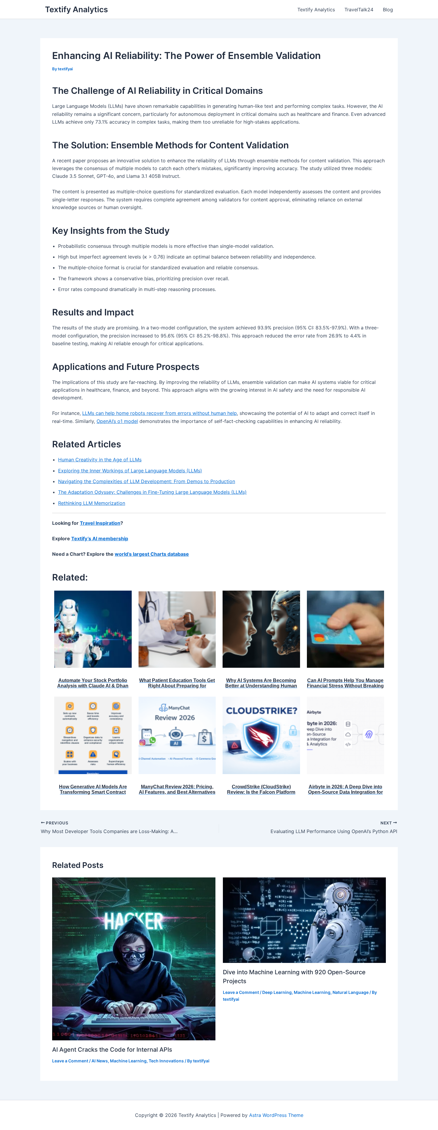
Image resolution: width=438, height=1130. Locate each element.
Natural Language (351, 992)
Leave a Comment (70, 1060)
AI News (99, 1060)
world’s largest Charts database (152, 554)
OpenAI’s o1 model (117, 421)
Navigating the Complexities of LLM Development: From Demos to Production (146, 481)
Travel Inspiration (100, 523)
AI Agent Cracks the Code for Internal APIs (112, 1049)
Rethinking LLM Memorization (91, 503)
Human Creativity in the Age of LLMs (100, 460)
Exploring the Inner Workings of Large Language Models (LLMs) (130, 471)
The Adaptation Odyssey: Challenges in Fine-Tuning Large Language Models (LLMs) (152, 492)
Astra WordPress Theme (276, 1115)
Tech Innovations (166, 1060)
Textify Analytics (76, 9)
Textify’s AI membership (99, 538)
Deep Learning (277, 992)
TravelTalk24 (358, 10)
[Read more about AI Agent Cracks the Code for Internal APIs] (133, 958)
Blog (388, 10)
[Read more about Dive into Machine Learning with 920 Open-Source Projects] (304, 920)
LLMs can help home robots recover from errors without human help (159, 413)
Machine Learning (128, 1060)
